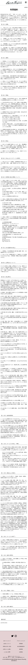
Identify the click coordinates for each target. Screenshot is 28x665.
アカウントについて (21, 640)
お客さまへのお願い (7, 649)
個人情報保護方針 (21, 646)
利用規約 (21, 643)
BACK (26, 7)
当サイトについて (7, 640)
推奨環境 (21, 649)
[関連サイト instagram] (16, 636)
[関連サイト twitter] (12, 636)
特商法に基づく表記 (7, 646)
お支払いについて (7, 643)
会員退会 (21, 652)
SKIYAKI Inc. (14, 660)
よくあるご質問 (7, 652)
